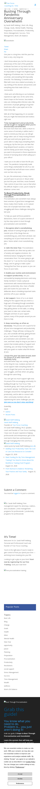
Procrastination (18, 30)
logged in (17, 493)
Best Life (25, 25)
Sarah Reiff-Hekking (13, 25)
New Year (7, 642)
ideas (6, 635)
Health (6, 632)
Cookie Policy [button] (30, 762)
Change (6, 28)
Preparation (8, 30)
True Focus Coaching (20, 425)
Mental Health (20, 28)
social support (9, 669)
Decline (20, 779)
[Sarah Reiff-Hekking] (12, 420)
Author (8, 412)
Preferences (20, 783)
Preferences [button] (20, 767)
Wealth (6, 682)
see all (32, 446)
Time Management (11, 679)
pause (6, 649)
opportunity (8, 645)
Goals (12, 28)
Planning (29, 28)
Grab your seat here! (19, 565)
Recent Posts (10, 415)
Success (22, 33)
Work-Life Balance (21, 36)
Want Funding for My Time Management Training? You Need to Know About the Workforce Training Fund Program (20, 460)
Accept (20, 774)
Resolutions (8, 666)
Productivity (29, 30)
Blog (31, 25)
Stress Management (11, 33)
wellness (7, 686)
